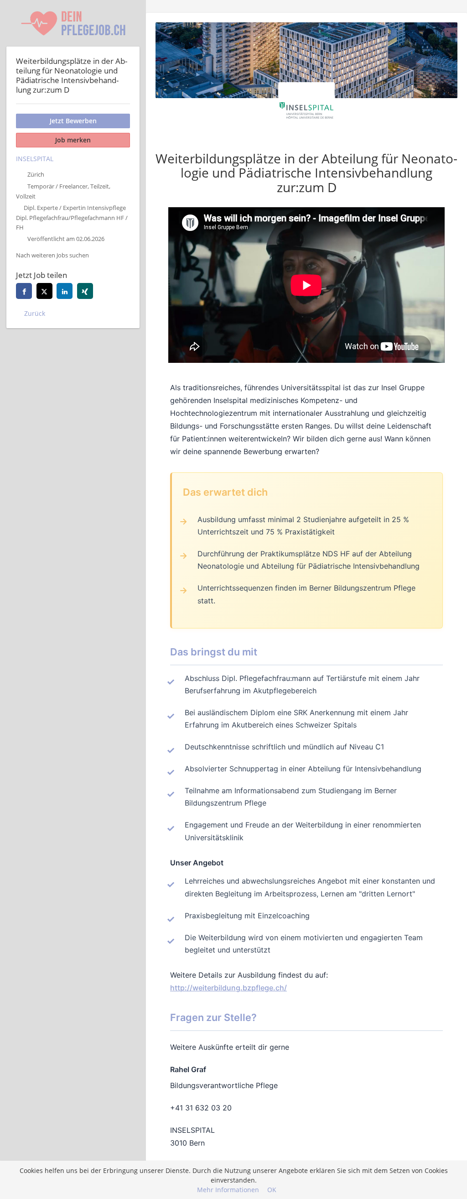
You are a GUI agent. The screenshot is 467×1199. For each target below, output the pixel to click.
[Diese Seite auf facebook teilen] (24, 291)
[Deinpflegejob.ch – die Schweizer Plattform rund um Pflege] (73, 23)
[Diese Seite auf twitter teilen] (44, 291)
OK (271, 1189)
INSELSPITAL (34, 158)
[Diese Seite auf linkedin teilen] (65, 291)
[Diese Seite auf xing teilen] (85, 291)
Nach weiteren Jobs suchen (52, 255)
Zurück (34, 313)
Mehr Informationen (228, 1189)
